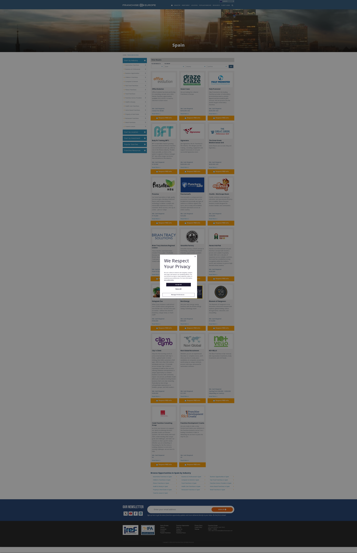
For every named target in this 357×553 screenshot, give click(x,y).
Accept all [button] (178, 284)
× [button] (195, 256)
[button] (178, 295)
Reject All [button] (178, 289)
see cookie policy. (169, 280)
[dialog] (178, 276)
